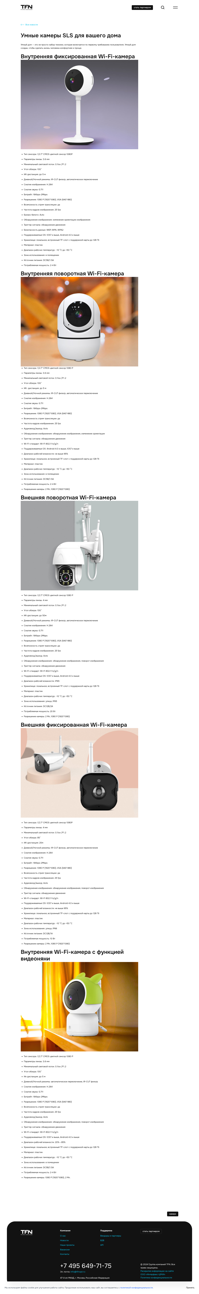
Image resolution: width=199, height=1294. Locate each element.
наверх (172, 1214)
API (102, 1245)
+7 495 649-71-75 (85, 1266)
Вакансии (65, 1249)
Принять (190, 1287)
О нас (63, 1236)
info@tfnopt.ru (78, 1271)
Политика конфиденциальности (156, 1277)
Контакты (64, 1254)
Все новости (31, 24)
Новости (64, 1240)
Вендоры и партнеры (110, 1236)
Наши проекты (67, 1245)
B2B (102, 1240)
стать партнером (142, 7)
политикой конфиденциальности (136, 1287)
